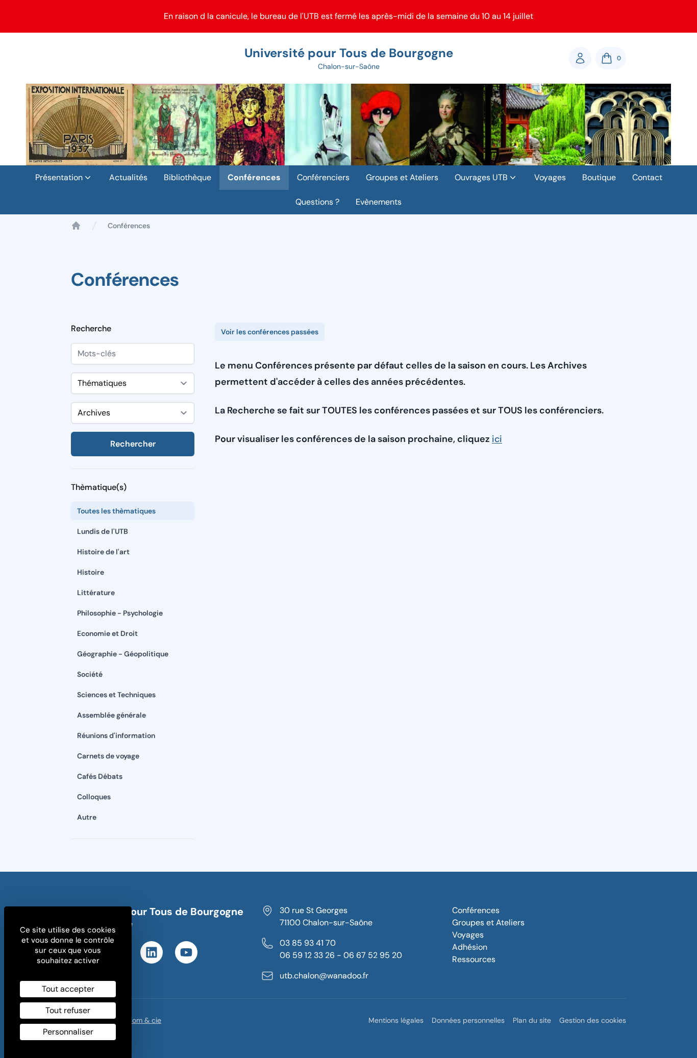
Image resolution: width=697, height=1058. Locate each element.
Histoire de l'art (103, 551)
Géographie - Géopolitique (122, 653)
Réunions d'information (116, 735)
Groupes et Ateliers (402, 177)
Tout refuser (67, 1010)
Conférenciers (323, 177)
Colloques (94, 796)
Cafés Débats (99, 776)
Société (90, 674)
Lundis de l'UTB (102, 531)
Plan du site (532, 1020)
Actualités (128, 177)
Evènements (379, 201)
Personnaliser (68, 1031)
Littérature (96, 592)
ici (497, 439)
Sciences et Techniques (116, 694)
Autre (86, 817)
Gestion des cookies (592, 1020)
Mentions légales (396, 1020)
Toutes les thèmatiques (116, 510)
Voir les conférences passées (269, 331)
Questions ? (317, 201)
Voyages (550, 177)
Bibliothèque (187, 177)
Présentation (59, 177)
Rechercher (133, 443)
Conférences (254, 177)
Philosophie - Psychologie (120, 613)
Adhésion (469, 947)
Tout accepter (68, 988)
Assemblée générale (111, 715)
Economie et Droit (107, 633)
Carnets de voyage (108, 755)
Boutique (599, 177)
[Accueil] (76, 225)
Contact (647, 177)
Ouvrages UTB (481, 177)
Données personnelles (468, 1020)
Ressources (473, 959)
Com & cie (144, 1020)
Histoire (90, 572)
